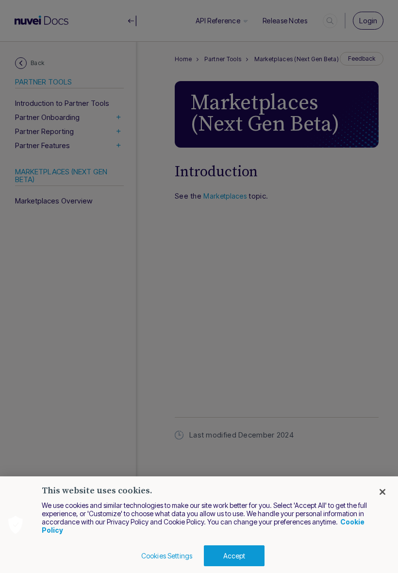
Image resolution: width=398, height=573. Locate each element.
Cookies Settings (166, 556)
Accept (234, 556)
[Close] (382, 492)
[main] (199, 524)
